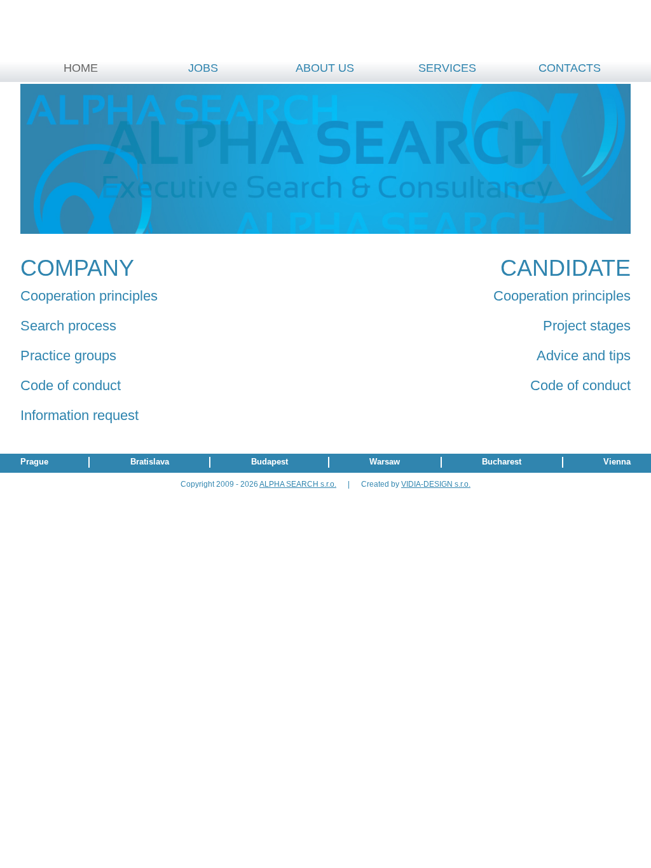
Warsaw (384, 461)
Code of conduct (70, 385)
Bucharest (501, 461)
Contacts (569, 68)
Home (81, 68)
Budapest (269, 461)
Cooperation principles (89, 296)
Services (447, 68)
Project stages (587, 326)
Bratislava (149, 461)
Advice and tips (584, 355)
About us (325, 68)
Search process (68, 326)
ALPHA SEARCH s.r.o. (297, 484)
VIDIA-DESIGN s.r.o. (435, 484)
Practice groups (68, 355)
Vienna (617, 461)
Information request (79, 415)
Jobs (203, 68)
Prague (34, 461)
